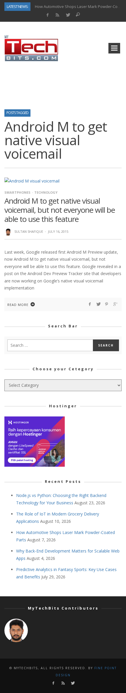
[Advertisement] (63, 83)
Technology (45, 192)
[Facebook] (47, 15)
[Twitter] (68, 15)
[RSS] (57, 15)
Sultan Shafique (28, 231)
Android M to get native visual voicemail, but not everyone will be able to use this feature (59, 209)
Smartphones (17, 192)
